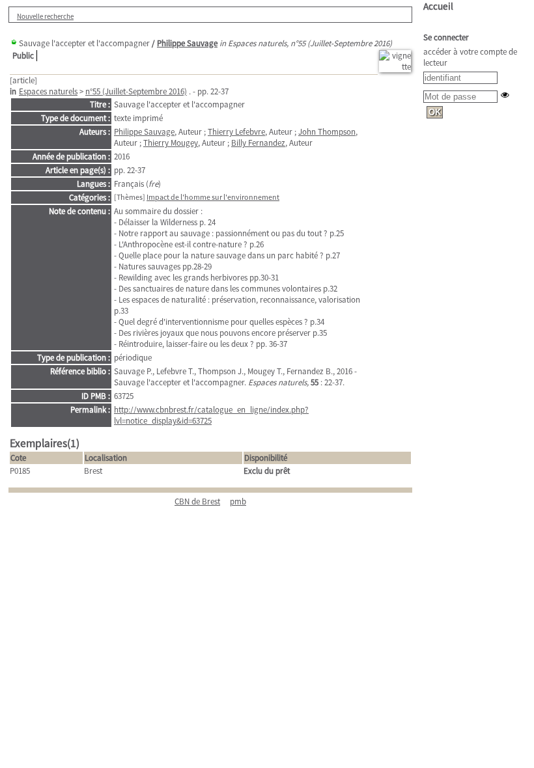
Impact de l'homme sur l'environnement (213, 197)
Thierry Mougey (170, 142)
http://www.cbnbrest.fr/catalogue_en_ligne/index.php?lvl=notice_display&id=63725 (211, 415)
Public (23, 55)
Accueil (438, 6)
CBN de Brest (197, 501)
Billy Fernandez (258, 142)
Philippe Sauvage (187, 43)
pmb (238, 501)
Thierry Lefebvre (236, 131)
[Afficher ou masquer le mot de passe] (505, 94)
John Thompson (327, 131)
